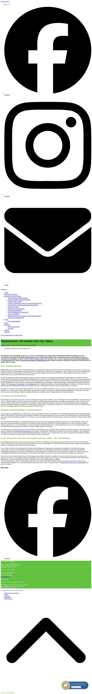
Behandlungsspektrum (11, 593)
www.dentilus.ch (5, 576)
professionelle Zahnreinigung (22, 431)
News (9, 345)
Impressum (7, 597)
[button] (12, 335)
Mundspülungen (32, 384)
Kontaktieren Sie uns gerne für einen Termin (73, 462)
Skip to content (5, 1)
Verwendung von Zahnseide (16, 384)
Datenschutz (8, 599)
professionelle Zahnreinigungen (37, 360)
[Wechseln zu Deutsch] (7, 4)
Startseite (3, 345)
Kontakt (7, 596)
